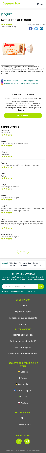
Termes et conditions (23, 334)
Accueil (5, 263)
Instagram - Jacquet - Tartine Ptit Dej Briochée (21, 83)
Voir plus (23, 251)
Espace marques (23, 311)
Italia (24, 396)
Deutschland (24, 384)
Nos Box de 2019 (13, 264)
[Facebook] (30, 28)
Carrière (23, 305)
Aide (23, 418)
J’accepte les (19, 291)
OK (40, 286)
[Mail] (40, 28)
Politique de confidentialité (24, 291)
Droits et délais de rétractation (23, 353)
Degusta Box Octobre (25, 264)
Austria (24, 403)
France (24, 378)
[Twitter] (35, 28)
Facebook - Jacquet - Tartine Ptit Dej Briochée (21, 80)
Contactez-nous (23, 424)
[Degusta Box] (11, 3)
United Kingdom (24, 390)
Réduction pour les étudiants (23, 318)
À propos (23, 324)
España (24, 371)
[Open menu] (41, 3)
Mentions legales (23, 347)
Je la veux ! (23, 115)
